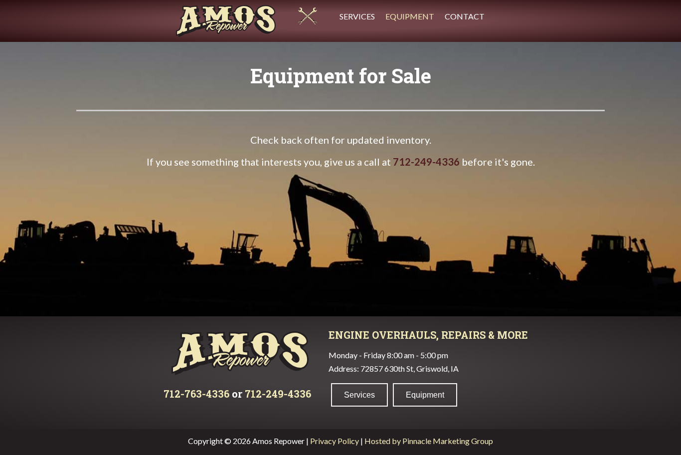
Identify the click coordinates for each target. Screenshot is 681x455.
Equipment (409, 16)
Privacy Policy (334, 441)
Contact (465, 16)
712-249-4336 (426, 162)
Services (357, 16)
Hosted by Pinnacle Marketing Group (428, 441)
